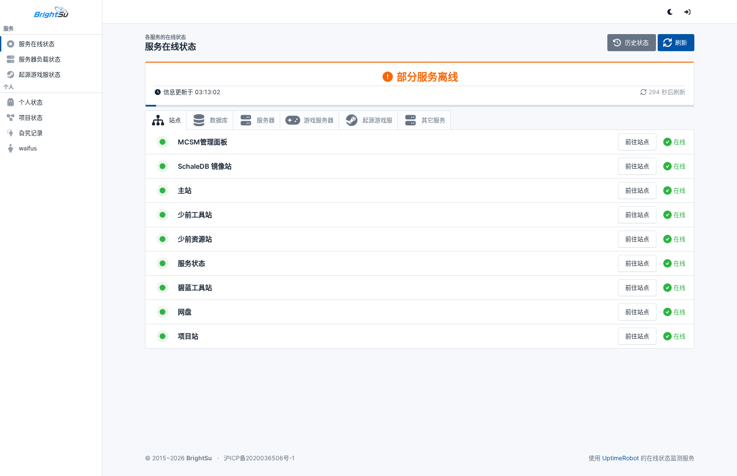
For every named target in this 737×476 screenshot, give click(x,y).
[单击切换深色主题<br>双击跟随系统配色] (670, 12)
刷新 (681, 42)
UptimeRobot (620, 458)
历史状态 (637, 42)
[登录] (687, 12)
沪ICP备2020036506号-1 (259, 458)
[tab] (165, 120)
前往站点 (637, 141)
